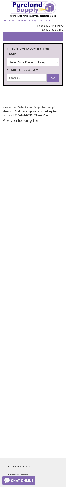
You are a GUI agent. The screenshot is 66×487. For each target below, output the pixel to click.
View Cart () (28, 20)
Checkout (49, 20)
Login (10, 20)
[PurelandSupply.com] (33, 9)
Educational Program (18, 474)
